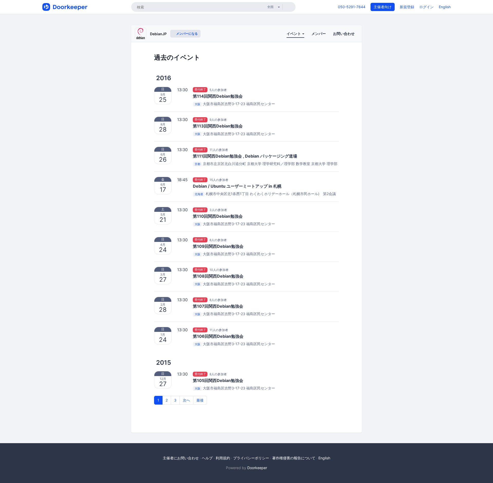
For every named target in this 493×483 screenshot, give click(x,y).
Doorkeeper (257, 468)
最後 (200, 400)
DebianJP (158, 34)
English (445, 7)
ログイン (426, 7)
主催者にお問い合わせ (181, 458)
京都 (197, 164)
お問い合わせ (344, 33)
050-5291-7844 (351, 7)
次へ (186, 400)
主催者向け (383, 7)
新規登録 (407, 7)
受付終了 (200, 90)
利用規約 (223, 458)
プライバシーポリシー (251, 458)
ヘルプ (207, 458)
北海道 (199, 194)
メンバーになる (186, 33)
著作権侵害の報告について (293, 458)
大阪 (197, 104)
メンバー (318, 33)
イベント (294, 33)
